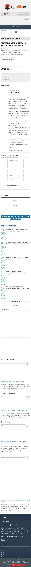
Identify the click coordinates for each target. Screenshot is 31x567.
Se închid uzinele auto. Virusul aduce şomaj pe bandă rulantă (17, 258)
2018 (2, 550)
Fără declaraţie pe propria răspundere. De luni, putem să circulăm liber (17, 243)
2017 (2, 552)
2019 (2, 548)
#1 (9, 92)
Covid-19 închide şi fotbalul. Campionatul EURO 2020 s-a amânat (16, 272)
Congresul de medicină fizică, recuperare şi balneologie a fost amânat (18, 287)
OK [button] (13, 564)
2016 (2, 554)
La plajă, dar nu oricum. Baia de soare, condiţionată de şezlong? (17, 230)
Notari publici (5, 79)
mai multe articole (15, 301)
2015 (2, 557)
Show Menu (16, 27)
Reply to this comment (15, 150)
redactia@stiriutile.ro (11, 525)
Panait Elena (15, 92)
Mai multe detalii (20, 564)
